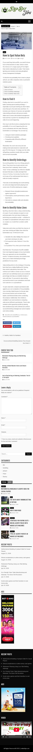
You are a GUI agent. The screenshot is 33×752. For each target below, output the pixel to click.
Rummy (5, 476)
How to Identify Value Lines (12, 93)
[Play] (3, 737)
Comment (4, 396)
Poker (4, 473)
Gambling (5, 468)
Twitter (17, 322)
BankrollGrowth (8, 314)
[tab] (4, 482)
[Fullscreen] (30, 737)
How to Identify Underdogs (12, 91)
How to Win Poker (15, 510)
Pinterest (8, 326)
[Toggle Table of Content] (19, 87)
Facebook (8, 322)
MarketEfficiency (16, 314)
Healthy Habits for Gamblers (12, 335)
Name (3, 418)
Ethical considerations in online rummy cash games (17, 663)
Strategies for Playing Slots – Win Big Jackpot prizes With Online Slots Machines (20, 522)
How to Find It (8, 89)
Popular (4, 482)
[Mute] (27, 737)
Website (3, 432)
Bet (4, 52)
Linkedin (17, 326)
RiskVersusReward (7, 316)
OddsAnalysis (24, 314)
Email (3, 425)
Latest (10, 482)
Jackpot (5, 471)
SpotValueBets (15, 316)
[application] (16, 730)
